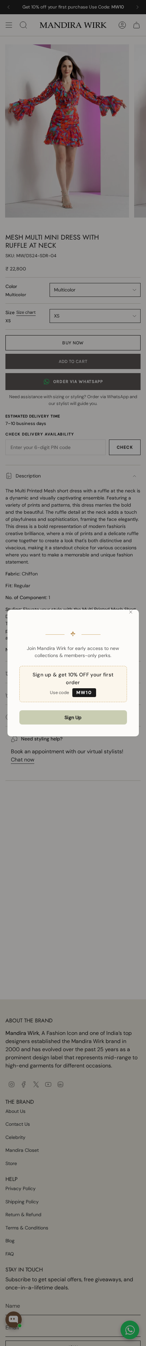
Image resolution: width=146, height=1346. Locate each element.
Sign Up (73, 717)
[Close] (131, 612)
